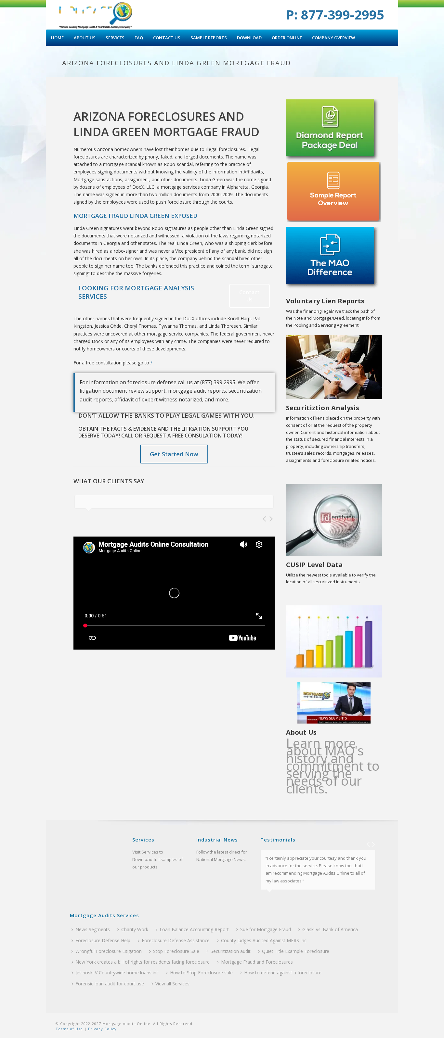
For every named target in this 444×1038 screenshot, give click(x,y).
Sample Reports (208, 38)
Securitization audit (231, 951)
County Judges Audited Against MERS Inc (264, 940)
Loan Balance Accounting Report (194, 929)
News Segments (92, 929)
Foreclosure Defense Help (102, 940)
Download (249, 38)
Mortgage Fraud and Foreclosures (257, 962)
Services (115, 38)
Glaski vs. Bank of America (330, 929)
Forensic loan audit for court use (109, 984)
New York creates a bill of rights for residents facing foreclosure (142, 962)
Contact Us (166, 38)
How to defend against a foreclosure (282, 972)
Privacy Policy (102, 1028)
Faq (139, 38)
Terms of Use (69, 1028)
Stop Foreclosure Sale (176, 951)
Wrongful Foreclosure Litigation (108, 951)
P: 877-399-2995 (335, 14)
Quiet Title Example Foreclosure (295, 951)
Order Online (287, 38)
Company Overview (333, 38)
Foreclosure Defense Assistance (176, 940)
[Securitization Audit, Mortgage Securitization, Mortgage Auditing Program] (96, 14)
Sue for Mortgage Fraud (265, 929)
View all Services (172, 984)
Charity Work (134, 929)
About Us (85, 38)
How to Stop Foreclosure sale (201, 972)
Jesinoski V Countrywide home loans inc (117, 972)
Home (57, 38)
